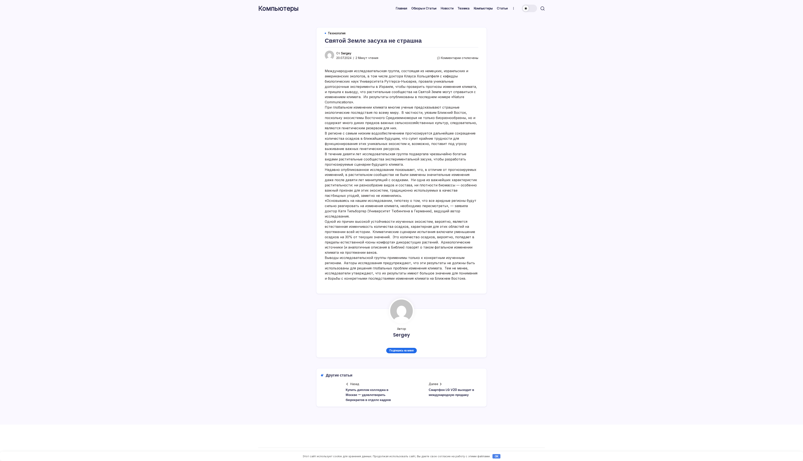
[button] (529, 8)
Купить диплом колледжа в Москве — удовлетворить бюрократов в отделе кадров (368, 395)
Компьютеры (278, 8)
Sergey (346, 53)
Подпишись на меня (401, 350)
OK (497, 456)
